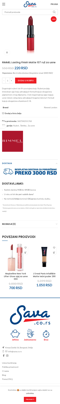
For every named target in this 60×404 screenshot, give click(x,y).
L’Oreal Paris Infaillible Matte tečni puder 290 (44, 275)
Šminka (23, 126)
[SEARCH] (54, 12)
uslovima (30, 393)
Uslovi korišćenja (9, 363)
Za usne (31, 126)
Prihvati (30, 399)
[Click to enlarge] (7, 52)
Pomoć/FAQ (7, 379)
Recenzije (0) (9, 224)
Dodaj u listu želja (13, 113)
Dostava (7, 163)
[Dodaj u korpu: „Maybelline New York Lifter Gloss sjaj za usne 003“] (25, 252)
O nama (5, 371)
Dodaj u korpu (26, 80)
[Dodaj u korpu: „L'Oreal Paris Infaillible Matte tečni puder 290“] (54, 252)
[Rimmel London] (12, 141)
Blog (4, 375)
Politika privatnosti (10, 367)
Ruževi (16, 126)
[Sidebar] (3, 124)
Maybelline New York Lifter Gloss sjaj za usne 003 (16, 276)
